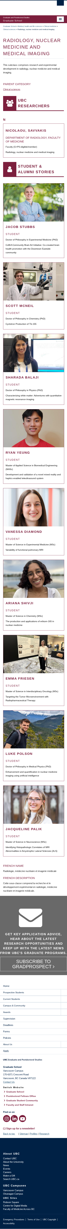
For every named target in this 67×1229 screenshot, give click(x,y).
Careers (7, 1172)
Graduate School (9, 26)
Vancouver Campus (13, 1190)
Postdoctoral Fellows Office (21, 1096)
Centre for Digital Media (15, 1205)
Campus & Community (14, 1005)
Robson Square (11, 1202)
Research (44, 1133)
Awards (6, 1012)
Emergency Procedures (13, 1219)
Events (6, 1168)
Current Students (11, 999)
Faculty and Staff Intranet (19, 1105)
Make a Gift (9, 1175)
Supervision (9, 1018)
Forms (6, 1031)
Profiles (33, 1133)
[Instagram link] (6, 1118)
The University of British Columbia (24, 6)
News (6, 1165)
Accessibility (9, 1223)
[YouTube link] (22, 1118)
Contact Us (9, 1082)
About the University (13, 1162)
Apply (6, 1051)
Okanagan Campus (13, 1193)
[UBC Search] (60, 3)
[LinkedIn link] (14, 1118)
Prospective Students (13, 992)
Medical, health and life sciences (30, 26)
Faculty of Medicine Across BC (19, 1209)
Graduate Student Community (22, 1100)
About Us (7, 1044)
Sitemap (23, 1133)
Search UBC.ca (11, 1179)
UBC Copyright (49, 1219)
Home (6, 986)
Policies (7, 1038)
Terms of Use (33, 1219)
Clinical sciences (9, 29)
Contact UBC (10, 1158)
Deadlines (8, 1025)
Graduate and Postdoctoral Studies (33, 1061)
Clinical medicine (50, 26)
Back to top (9, 1133)
